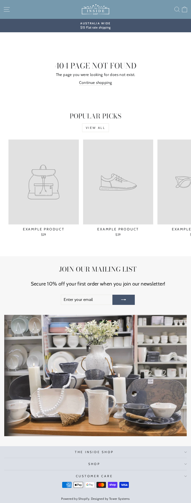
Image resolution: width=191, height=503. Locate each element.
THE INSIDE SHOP (94, 452)
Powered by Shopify (75, 499)
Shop (94, 464)
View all (95, 128)
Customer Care (94, 476)
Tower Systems (119, 499)
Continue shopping (95, 82)
